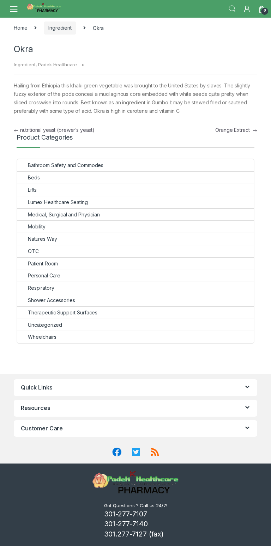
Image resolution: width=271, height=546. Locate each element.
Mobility (37, 226)
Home (20, 28)
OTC (33, 251)
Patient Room (43, 263)
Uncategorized (45, 325)
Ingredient (60, 28)
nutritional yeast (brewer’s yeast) (54, 130)
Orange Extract (236, 130)
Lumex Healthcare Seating (58, 202)
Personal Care (44, 275)
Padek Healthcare (57, 64)
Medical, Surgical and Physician (64, 214)
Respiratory (41, 288)
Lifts (32, 190)
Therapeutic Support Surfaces (62, 312)
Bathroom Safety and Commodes (65, 165)
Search (232, 9)
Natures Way (42, 239)
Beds (34, 177)
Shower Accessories (51, 300)
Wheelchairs (42, 337)
